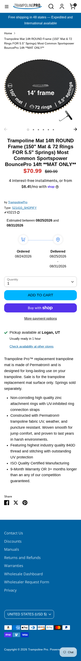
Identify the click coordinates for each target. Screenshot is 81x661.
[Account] (62, 5)
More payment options (40, 318)
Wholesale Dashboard (23, 573)
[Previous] (5, 129)
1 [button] (28, 130)
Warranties (13, 565)
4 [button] (43, 129)
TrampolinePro (17, 202)
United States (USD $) (27, 614)
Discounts (13, 541)
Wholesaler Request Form (26, 581)
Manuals (11, 549)
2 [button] (33, 129)
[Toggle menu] (6, 6)
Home (8, 33)
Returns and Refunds (22, 557)
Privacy (10, 590)
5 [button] (48, 129)
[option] (40, 89)
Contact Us (13, 532)
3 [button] (38, 129)
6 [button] (53, 129)
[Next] (75, 129)
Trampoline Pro (38, 649)
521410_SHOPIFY (24, 207)
